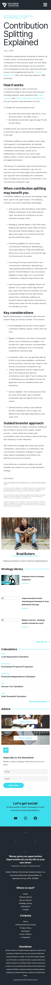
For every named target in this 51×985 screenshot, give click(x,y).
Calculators (25, 906)
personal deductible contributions (29, 98)
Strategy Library (25, 903)
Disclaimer (25, 931)
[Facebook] (15, 818)
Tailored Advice (26, 721)
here (25, 976)
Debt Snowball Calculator (13, 696)
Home (25, 894)
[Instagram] (25, 818)
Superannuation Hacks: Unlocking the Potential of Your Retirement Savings (35, 601)
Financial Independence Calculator (18, 676)
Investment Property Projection (17, 666)
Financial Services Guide (25, 925)
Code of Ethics (25, 934)
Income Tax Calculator (12, 686)
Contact (25, 909)
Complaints (25, 937)
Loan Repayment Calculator (15, 656)
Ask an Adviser (25, 738)
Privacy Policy (25, 928)
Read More (25, 583)
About (25, 921)
